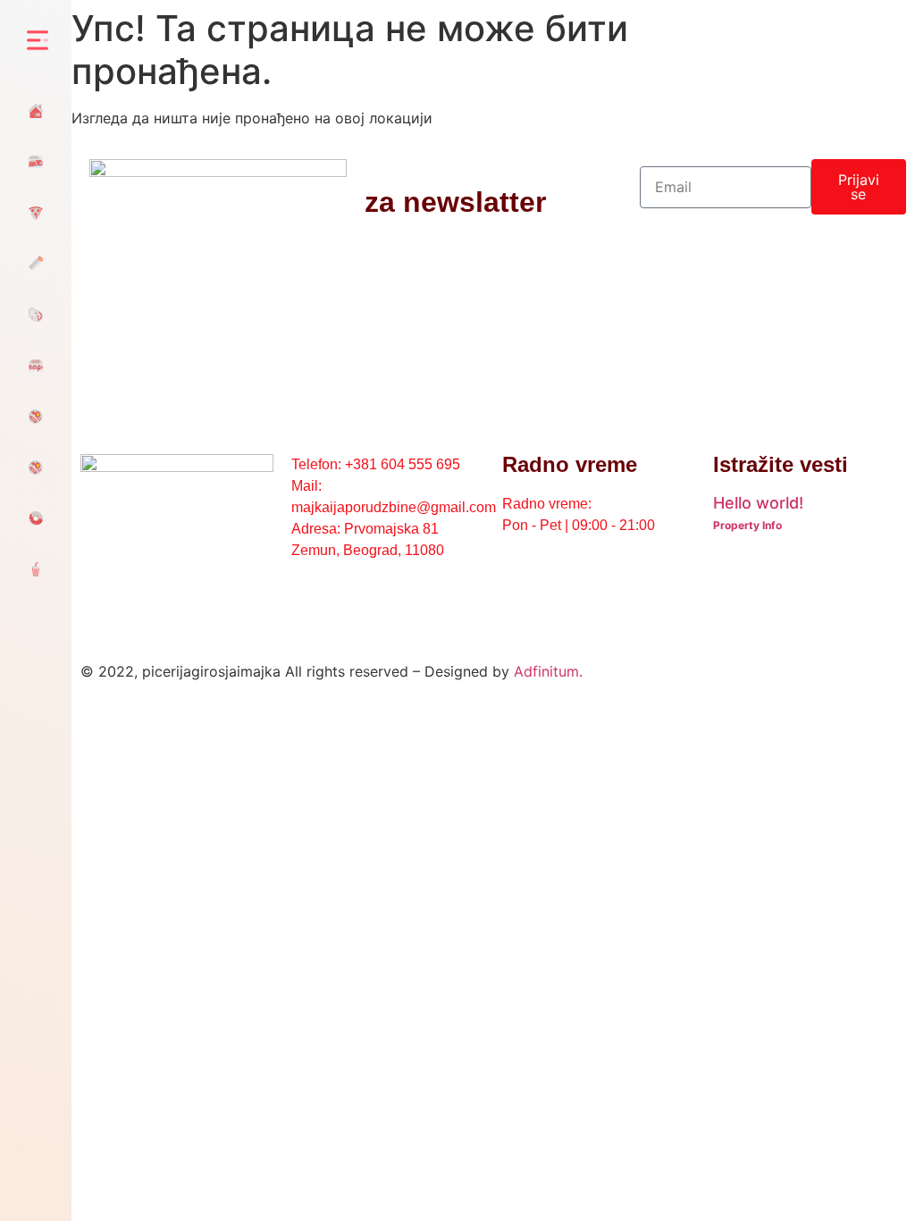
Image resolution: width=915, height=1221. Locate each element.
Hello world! (758, 502)
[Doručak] (36, 416)
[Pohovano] (36, 212)
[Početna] (36, 110)
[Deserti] (36, 518)
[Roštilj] (36, 314)
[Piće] (36, 569)
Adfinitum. (548, 671)
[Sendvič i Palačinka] (36, 365)
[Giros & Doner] (36, 263)
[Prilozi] (36, 467)
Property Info (747, 525)
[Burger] (36, 161)
